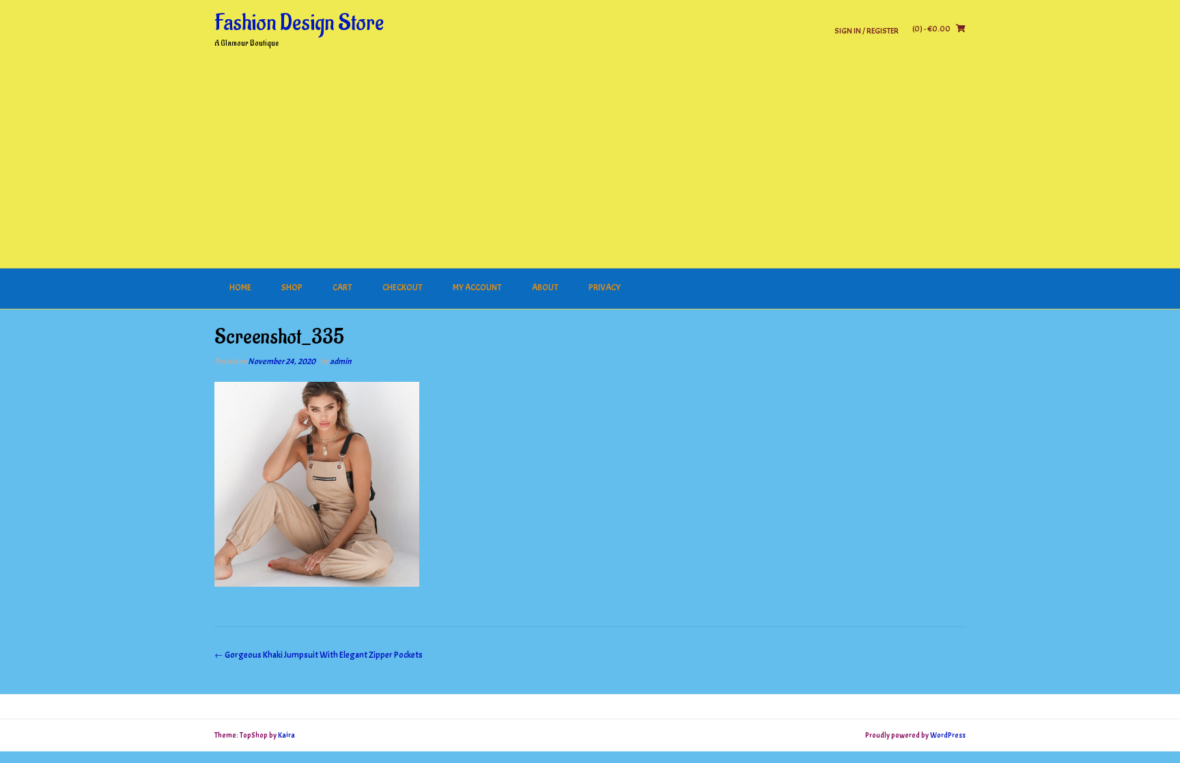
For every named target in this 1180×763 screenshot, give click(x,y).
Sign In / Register (866, 30)
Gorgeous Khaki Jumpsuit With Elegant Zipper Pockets (318, 655)
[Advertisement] (590, 166)
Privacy (605, 287)
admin (340, 361)
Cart (342, 287)
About (545, 287)
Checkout (402, 287)
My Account (477, 287)
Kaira (286, 735)
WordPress (948, 735)
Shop (292, 287)
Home (240, 287)
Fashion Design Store (299, 23)
